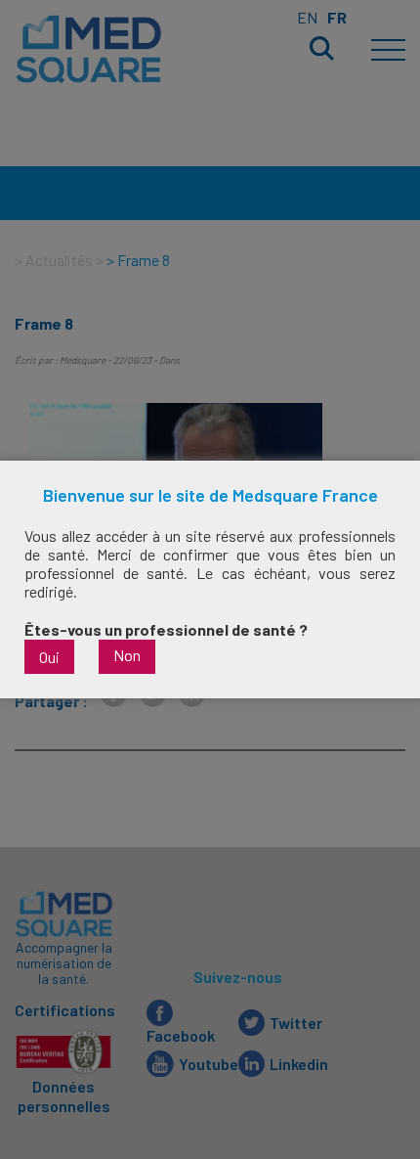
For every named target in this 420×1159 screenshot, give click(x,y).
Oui (49, 656)
